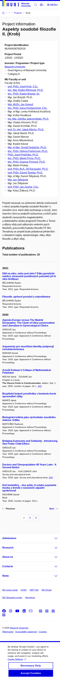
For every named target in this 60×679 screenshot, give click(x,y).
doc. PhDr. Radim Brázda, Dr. (24, 93)
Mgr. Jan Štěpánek (18, 179)
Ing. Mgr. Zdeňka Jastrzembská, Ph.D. (28, 119)
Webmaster (8, 631)
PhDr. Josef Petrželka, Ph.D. (23, 154)
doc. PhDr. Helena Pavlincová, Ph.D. (28, 151)
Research (8, 547)
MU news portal (10, 590)
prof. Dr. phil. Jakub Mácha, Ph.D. (26, 129)
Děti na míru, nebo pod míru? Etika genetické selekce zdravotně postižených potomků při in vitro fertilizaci (29, 276)
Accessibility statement (26, 631)
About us (7, 557)
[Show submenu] (53, 538)
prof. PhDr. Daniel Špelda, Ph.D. (25, 172)
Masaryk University (15, 66)
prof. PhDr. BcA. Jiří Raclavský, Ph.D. (28, 169)
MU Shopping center (12, 597)
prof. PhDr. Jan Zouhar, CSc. (23, 187)
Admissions (9, 538)
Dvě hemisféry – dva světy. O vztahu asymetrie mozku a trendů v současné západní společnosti (29, 488)
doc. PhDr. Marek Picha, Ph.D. (24, 158)
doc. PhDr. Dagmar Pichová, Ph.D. (26, 162)
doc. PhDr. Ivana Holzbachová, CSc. (27, 108)
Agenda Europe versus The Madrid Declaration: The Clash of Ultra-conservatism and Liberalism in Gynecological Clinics (28, 323)
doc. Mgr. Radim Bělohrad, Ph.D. (25, 90)
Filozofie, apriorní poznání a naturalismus (26, 296)
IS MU (24, 590)
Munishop (30, 597)
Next (51, 508)
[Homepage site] (16, 4)
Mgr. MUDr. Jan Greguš (20, 104)
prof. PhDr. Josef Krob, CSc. (23, 86)
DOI (40, 386)
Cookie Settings (15, 659)
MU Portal (46, 590)
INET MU (34, 590)
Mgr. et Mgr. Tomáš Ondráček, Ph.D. (27, 147)
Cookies (43, 631)
